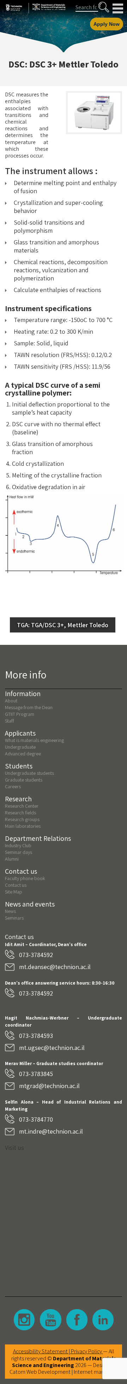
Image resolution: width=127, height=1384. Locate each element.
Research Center (21, 805)
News (10, 911)
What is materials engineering (34, 740)
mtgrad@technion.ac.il (49, 1086)
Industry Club (18, 845)
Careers (13, 786)
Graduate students (23, 779)
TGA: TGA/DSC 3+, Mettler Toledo (62, 625)
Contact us (15, 885)
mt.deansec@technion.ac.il (55, 967)
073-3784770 (36, 1119)
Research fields (20, 812)
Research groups (22, 819)
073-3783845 (36, 1074)
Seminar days (18, 852)
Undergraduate (20, 746)
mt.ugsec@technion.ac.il (52, 1048)
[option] (94, 112)
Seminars (14, 917)
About (11, 700)
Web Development (48, 1372)
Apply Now (106, 24)
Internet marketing (95, 1372)
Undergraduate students (29, 773)
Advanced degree (23, 753)
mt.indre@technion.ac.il (51, 1131)
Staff (9, 720)
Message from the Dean (29, 707)
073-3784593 (36, 1036)
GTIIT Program (19, 714)
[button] (103, 7)
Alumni (12, 858)
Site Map (13, 891)
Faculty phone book (25, 878)
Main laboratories (23, 826)
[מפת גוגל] (63, 1219)
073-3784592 (36, 955)
